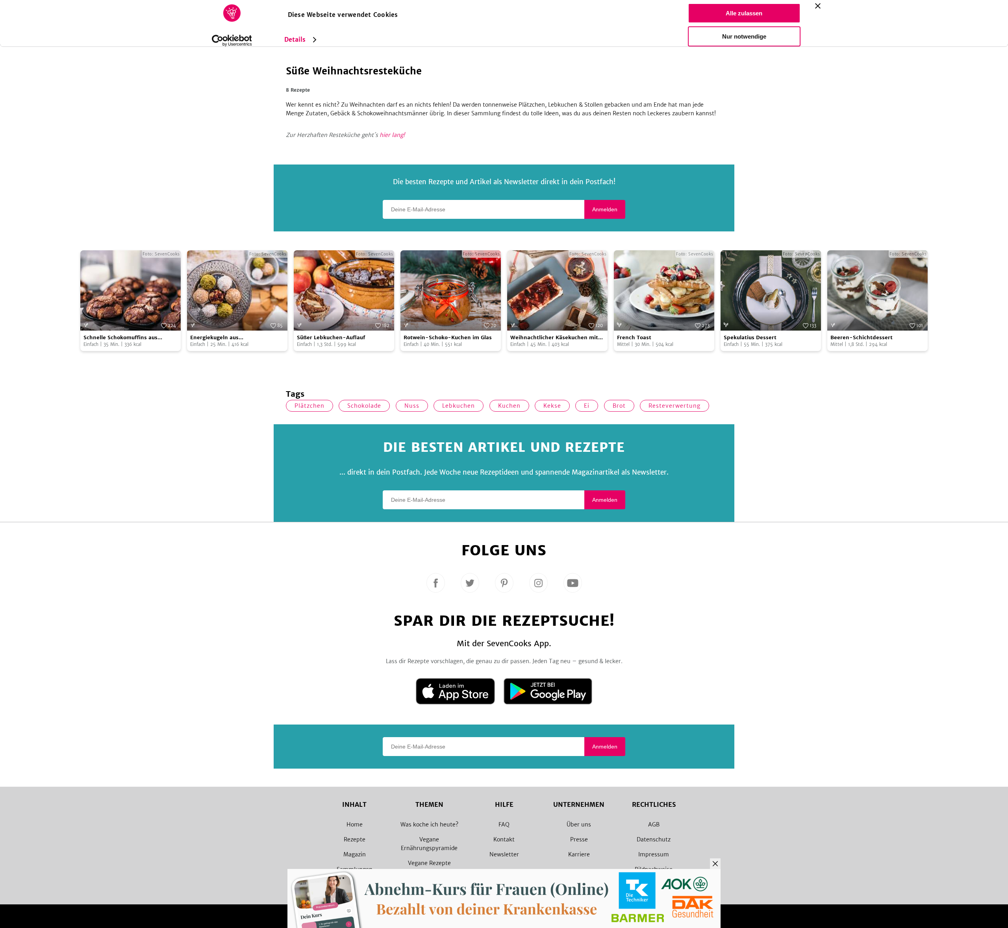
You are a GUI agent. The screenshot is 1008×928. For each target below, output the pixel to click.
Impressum (653, 854)
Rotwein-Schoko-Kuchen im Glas (448, 337)
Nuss (411, 405)
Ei (586, 405)
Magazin (354, 854)
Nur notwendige (744, 36)
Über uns (579, 824)
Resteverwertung (674, 405)
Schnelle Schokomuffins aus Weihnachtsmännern (120, 338)
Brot (619, 405)
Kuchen (509, 405)
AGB (654, 824)
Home (354, 824)
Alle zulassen (744, 13)
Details (295, 39)
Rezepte (354, 839)
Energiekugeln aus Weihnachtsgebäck (215, 338)
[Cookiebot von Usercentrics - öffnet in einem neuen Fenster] (231, 40)
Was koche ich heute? (429, 824)
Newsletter (504, 854)
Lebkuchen (458, 405)
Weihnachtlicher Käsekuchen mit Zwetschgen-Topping (554, 338)
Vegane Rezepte (429, 863)
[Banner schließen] (818, 6)
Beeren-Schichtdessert (861, 337)
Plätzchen (309, 405)
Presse (579, 839)
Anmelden (604, 209)
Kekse (552, 405)
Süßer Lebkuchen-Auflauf (331, 337)
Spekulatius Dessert (750, 337)
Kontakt (504, 839)
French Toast (634, 337)
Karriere (579, 854)
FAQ (504, 824)
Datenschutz (654, 839)
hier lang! (392, 135)
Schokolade (364, 405)
